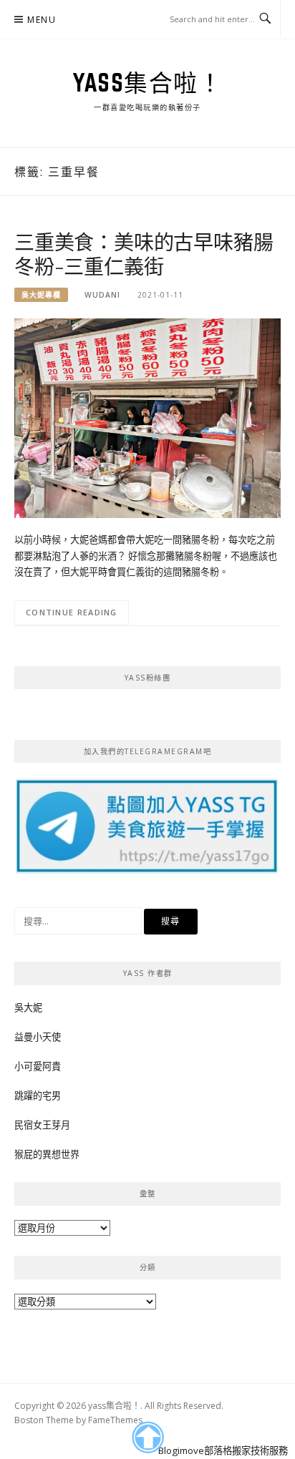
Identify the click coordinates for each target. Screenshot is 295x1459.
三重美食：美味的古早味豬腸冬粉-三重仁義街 (143, 253)
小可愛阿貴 (37, 1066)
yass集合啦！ (147, 82)
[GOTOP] (147, 1437)
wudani (102, 295)
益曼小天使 (37, 1036)
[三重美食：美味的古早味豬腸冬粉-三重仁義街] (147, 417)
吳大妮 (28, 1007)
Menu (41, 20)
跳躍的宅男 (37, 1095)
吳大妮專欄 (41, 295)
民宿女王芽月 (42, 1124)
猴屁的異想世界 (46, 1154)
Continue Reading (71, 612)
